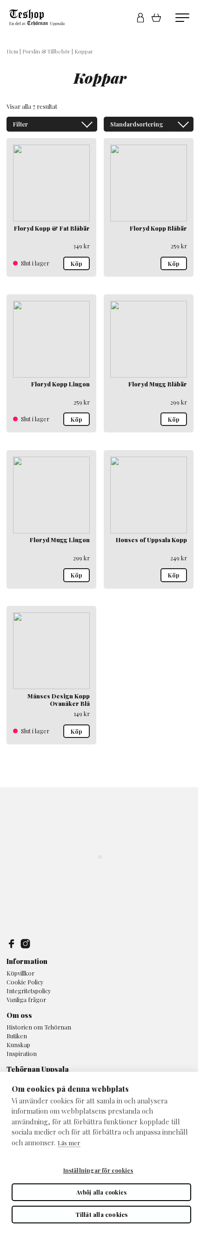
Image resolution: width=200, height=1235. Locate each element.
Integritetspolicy (29, 991)
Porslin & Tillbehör (46, 51)
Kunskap (18, 1045)
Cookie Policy (25, 982)
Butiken (17, 1036)
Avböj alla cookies (101, 1192)
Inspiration (22, 1053)
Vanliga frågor (26, 999)
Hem (12, 51)
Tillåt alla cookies (101, 1214)
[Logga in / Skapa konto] (140, 17)
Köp (76, 263)
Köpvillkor (20, 973)
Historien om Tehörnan (39, 1027)
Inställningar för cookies (98, 1170)
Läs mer (69, 1143)
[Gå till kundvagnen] (159, 17)
